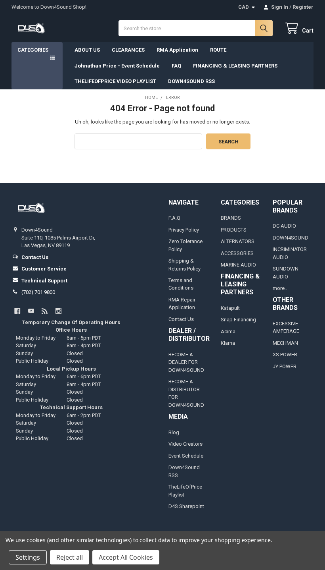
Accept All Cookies (126, 557)
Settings (27, 557)
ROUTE (218, 50)
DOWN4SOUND (290, 238)
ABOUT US (87, 50)
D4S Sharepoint (186, 506)
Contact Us (181, 319)
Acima (228, 331)
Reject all (69, 557)
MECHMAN (285, 343)
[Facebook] (17, 311)
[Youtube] (31, 311)
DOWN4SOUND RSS (191, 81)
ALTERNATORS (237, 241)
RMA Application (177, 50)
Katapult (230, 308)
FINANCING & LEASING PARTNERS (235, 66)
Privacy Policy (183, 230)
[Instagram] (58, 311)
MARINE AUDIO (238, 265)
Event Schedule (185, 456)
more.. (280, 288)
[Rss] (44, 311)
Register (303, 7)
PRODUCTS (234, 230)
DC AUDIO (284, 226)
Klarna (228, 343)
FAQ (176, 66)
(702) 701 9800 (38, 292)
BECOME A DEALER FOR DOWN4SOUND (186, 362)
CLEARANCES (128, 50)
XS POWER (285, 354)
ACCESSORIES (237, 253)
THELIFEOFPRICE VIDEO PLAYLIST (115, 81)
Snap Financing (238, 320)
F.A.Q (174, 218)
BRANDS (231, 218)
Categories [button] (32, 50)
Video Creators (185, 444)
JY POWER (284, 366)
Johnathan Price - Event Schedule (117, 66)
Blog (173, 432)
